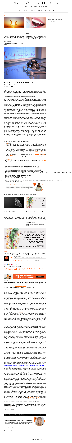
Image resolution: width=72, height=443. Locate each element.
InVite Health (12, 43)
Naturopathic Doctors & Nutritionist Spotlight (17, 194)
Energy (5, 43)
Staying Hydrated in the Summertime (55, 19)
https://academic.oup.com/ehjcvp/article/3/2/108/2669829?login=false (18, 175)
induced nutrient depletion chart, (33, 397)
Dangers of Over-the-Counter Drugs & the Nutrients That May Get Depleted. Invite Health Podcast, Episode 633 (24, 254)
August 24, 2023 (28, 209)
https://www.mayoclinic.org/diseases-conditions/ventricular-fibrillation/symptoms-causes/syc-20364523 (24, 170)
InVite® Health (39, 439)
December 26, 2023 (7, 209)
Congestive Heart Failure (12, 211)
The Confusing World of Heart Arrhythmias (18, 82)
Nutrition (16, 43)
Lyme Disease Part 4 (51, 21)
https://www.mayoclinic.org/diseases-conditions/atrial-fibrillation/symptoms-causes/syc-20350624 (23, 167)
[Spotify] (16, 264)
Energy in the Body (10, 32)
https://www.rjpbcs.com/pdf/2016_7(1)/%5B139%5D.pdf (16, 177)
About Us (26, 10)
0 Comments (5, 44)
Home (19, 10)
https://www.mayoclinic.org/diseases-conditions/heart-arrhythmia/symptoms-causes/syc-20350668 (23, 166)
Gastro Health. (10, 339)
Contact (40, 10)
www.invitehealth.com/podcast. (20, 286)
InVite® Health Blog (36, 3)
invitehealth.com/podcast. (11, 406)
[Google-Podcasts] (9, 264)
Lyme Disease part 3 (51, 23)
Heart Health (5, 194)
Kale (32, 441)
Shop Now (47, 10)
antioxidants (21, 312)
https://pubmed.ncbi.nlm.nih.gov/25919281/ (14, 181)
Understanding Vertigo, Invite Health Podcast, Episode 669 (36, 212)
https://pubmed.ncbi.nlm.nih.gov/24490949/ (14, 176)
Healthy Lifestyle (8, 43)
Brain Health (27, 224)
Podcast (33, 10)
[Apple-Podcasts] (5, 264)
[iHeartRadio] (12, 264)
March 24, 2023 (6, 251)
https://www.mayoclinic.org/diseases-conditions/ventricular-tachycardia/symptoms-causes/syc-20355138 (24, 171)
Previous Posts (9, 430)
